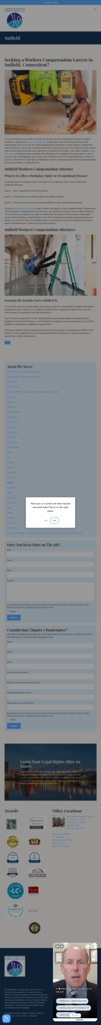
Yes (54, 520)
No (45, 520)
